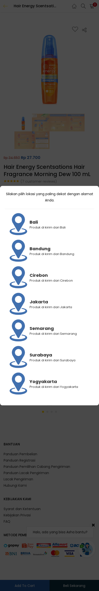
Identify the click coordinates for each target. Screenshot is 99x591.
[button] (91, 6)
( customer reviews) (38, 181)
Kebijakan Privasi (17, 515)
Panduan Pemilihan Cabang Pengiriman (37, 466)
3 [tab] (52, 412)
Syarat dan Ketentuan (22, 508)
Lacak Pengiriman (18, 479)
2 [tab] (47, 412)
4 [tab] (56, 412)
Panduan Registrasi (19, 460)
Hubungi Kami (15, 485)
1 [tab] (43, 412)
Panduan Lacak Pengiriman (26, 472)
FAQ (7, 521)
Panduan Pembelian (20, 454)
